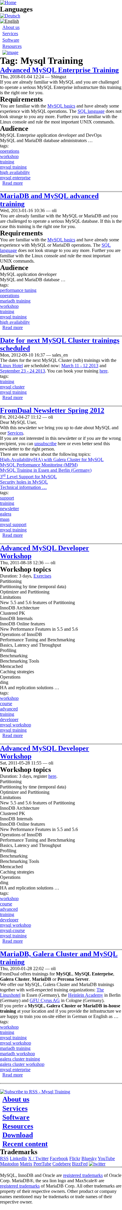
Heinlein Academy (85, 995)
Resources (12, 46)
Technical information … (23, 487)
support (7, 497)
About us (11, 27)
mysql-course (12, 930)
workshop (9, 156)
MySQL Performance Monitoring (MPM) (39, 464)
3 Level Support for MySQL (28, 476)
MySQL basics (61, 105)
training (7, 161)
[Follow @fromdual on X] (97, 1163)
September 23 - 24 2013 (22, 370)
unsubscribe (45, 443)
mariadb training (15, 300)
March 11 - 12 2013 (79, 365)
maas (4, 519)
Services (10, 33)
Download (17, 1135)
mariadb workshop (17, 1053)
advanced (9, 708)
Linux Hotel (11, 365)
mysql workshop (15, 724)
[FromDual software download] (10, 52)
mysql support (13, 524)
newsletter (9, 508)
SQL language (91, 111)
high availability (15, 172)
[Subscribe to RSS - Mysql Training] (35, 1091)
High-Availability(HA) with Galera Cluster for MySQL (52, 459)
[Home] (8, 2)
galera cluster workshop (22, 1064)
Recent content (25, 1144)
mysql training (13, 167)
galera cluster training (20, 1058)
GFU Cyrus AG (45, 1000)
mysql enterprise (15, 177)
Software (10, 40)
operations (9, 151)
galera (5, 513)
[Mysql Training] (10, 15)
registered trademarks (83, 1175)
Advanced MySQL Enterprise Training (59, 70)
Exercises (42, 575)
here (103, 370)
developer (9, 719)
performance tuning (18, 290)
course (6, 703)
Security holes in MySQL (24, 481)
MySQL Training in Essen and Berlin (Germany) (46, 470)
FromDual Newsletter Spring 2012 (52, 410)
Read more (12, 183)
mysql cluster (12, 386)
